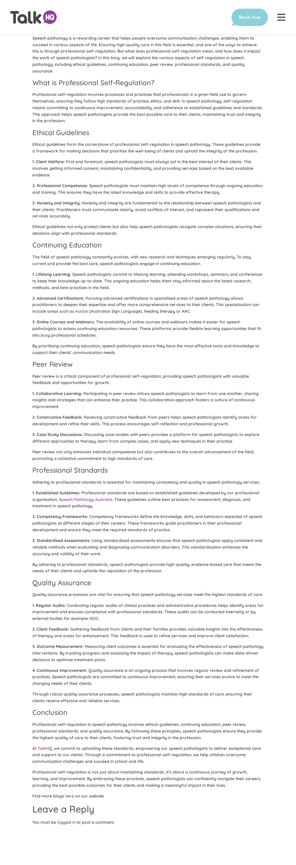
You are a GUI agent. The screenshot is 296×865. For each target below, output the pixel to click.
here (69, 796)
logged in (66, 822)
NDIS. (94, 618)
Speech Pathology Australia (85, 499)
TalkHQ (45, 748)
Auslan (81, 311)
